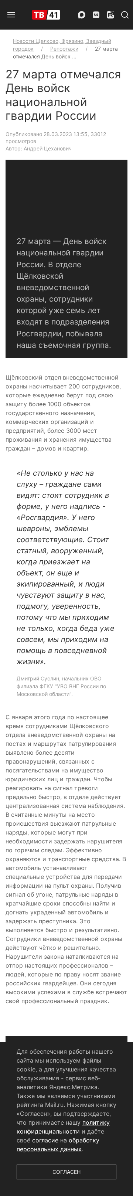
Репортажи (64, 48)
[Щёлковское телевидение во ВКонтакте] (96, 15)
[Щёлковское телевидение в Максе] (81, 15)
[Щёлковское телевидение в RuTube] (110, 15)
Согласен (66, 1172)
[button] (11, 15)
